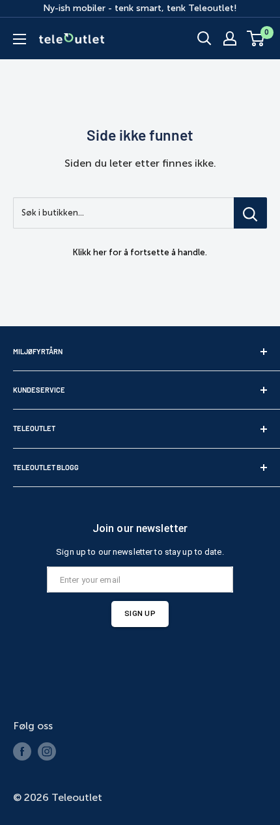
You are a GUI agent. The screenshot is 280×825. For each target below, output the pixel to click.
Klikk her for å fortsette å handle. (140, 252)
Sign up (140, 613)
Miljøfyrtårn (38, 351)
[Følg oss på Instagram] (47, 751)
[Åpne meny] (19, 39)
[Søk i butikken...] (250, 213)
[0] (256, 38)
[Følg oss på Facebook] (22, 751)
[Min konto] (229, 38)
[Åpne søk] (204, 38)
